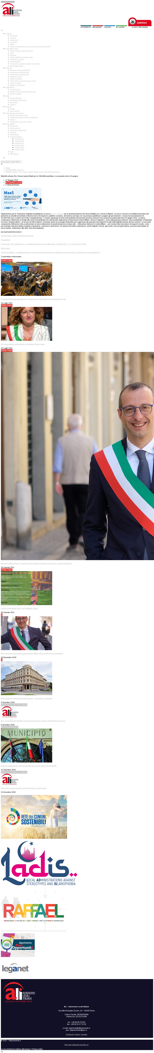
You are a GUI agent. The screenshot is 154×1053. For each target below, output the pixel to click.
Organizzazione (15, 128)
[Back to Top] (2, 1051)
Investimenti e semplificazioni (19, 74)
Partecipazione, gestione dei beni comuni (23, 81)
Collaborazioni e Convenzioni (14, 113)
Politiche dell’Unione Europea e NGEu (21, 57)
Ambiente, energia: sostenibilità (20, 70)
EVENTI (7, 96)
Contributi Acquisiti (16, 137)
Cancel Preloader (8, 2)
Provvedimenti (14, 135)
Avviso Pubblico (57, 214)
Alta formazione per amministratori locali (23, 92)
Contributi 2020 (19, 141)
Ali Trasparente (10, 124)
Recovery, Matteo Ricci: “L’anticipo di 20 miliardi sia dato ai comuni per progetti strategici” (36, 563)
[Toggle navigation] (2, 30)
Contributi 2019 (19, 139)
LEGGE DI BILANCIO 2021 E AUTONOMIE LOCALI (19, 608)
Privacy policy (37, 1049)
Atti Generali (14, 126)
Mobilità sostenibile (16, 79)
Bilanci (12, 152)
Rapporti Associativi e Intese (19, 115)
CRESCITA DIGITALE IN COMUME (14, 704)
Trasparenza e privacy (17, 59)
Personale (13, 55)
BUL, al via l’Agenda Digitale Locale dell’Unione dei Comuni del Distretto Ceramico (33, 721)
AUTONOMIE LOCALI (11, 49)
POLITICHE (8, 68)
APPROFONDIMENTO (9, 727)
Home (7, 168)
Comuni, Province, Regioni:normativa (21, 51)
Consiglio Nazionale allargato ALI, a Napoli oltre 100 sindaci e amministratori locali (33, 299)
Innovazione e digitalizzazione (19, 72)
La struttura (13, 42)
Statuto (12, 44)
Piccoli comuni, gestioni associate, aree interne (25, 64)
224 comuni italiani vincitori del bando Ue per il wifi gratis (23, 788)
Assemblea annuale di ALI (18, 100)
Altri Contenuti (14, 154)
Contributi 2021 (19, 143)
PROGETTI (8, 107)
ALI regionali (14, 102)
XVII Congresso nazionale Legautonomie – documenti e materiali (26, 698)
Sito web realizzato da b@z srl (76, 1045)
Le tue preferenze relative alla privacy (16, 1049)
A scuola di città (15, 90)
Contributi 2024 (19, 150)
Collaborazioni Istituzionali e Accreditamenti (24, 117)
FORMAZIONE (9, 87)
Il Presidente (14, 36)
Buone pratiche (15, 111)
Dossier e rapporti (15, 94)
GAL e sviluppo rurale (16, 66)
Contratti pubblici (15, 62)
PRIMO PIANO (7, 260)
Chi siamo (8, 34)
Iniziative (13, 105)
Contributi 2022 (19, 145)
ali (2, 614)
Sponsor (12, 120)
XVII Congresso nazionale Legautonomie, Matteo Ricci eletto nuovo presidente (32, 653)
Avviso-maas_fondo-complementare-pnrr (17, 236)
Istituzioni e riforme (16, 77)
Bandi (12, 53)
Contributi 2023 (19, 148)
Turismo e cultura (15, 83)
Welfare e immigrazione (17, 85)
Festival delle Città (16, 98)
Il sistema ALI (14, 40)
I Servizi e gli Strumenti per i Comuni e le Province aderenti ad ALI (30, 47)
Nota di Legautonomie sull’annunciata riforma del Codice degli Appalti (28, 766)
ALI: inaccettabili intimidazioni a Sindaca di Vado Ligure (23, 344)
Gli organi (13, 38)
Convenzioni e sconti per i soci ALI (20, 122)
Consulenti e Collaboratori (18, 130)
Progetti (12, 109)
